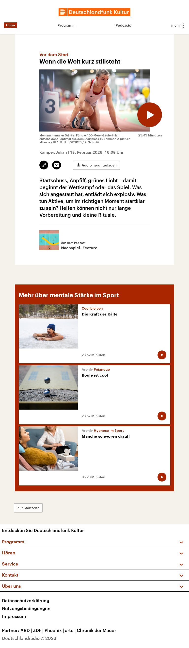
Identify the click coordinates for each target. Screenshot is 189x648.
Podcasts (123, 25)
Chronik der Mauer (96, 630)
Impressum (14, 616)
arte (70, 630)
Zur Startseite (28, 508)
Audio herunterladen (99, 165)
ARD (26, 630)
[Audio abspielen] (149, 114)
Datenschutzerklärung (25, 600)
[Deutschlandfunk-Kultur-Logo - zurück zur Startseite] (94, 12)
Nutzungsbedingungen (26, 608)
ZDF (38, 630)
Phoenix (54, 630)
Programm (67, 25)
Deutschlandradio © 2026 (29, 638)
